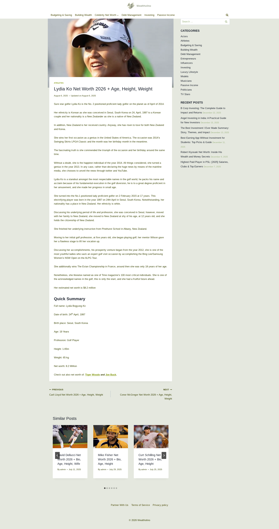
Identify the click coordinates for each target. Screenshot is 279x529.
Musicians (186, 81)
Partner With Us (119, 505)
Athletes (59, 83)
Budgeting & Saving (61, 15)
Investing (149, 15)
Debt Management (131, 15)
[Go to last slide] (57, 455)
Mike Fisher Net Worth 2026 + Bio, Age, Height (109, 459)
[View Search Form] (227, 15)
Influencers (187, 63)
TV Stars (185, 94)
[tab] (104, 488)
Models (184, 76)
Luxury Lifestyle (189, 72)
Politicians (186, 89)
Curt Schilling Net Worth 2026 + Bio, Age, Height (150, 459)
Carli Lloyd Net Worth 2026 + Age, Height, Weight (76, 392)
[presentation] (70, 436)
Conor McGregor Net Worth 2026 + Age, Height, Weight (146, 394)
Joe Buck (110, 374)
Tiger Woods (92, 374)
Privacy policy (160, 505)
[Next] (164, 455)
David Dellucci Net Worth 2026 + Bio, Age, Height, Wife (69, 459)
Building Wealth (83, 15)
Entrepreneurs (188, 58)
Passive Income (166, 15)
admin (63, 469)
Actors (184, 36)
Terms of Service (140, 505)
